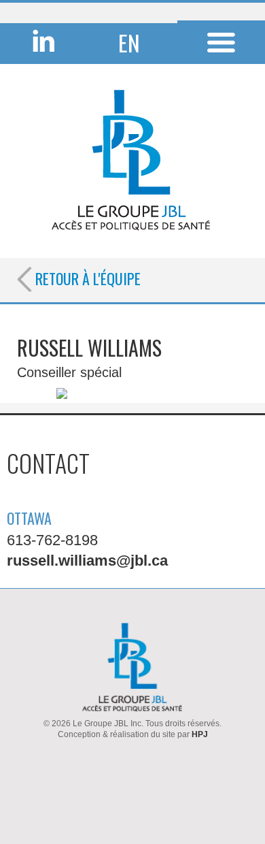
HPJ (200, 734)
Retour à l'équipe (86, 278)
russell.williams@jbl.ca (87, 560)
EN (129, 42)
